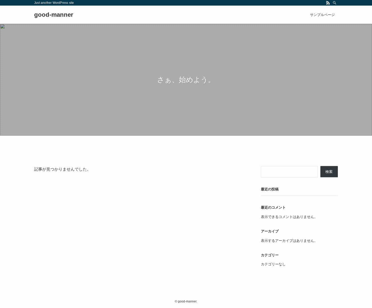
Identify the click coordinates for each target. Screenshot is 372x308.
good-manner (53, 15)
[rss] (328, 3)
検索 (329, 172)
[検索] (334, 3)
